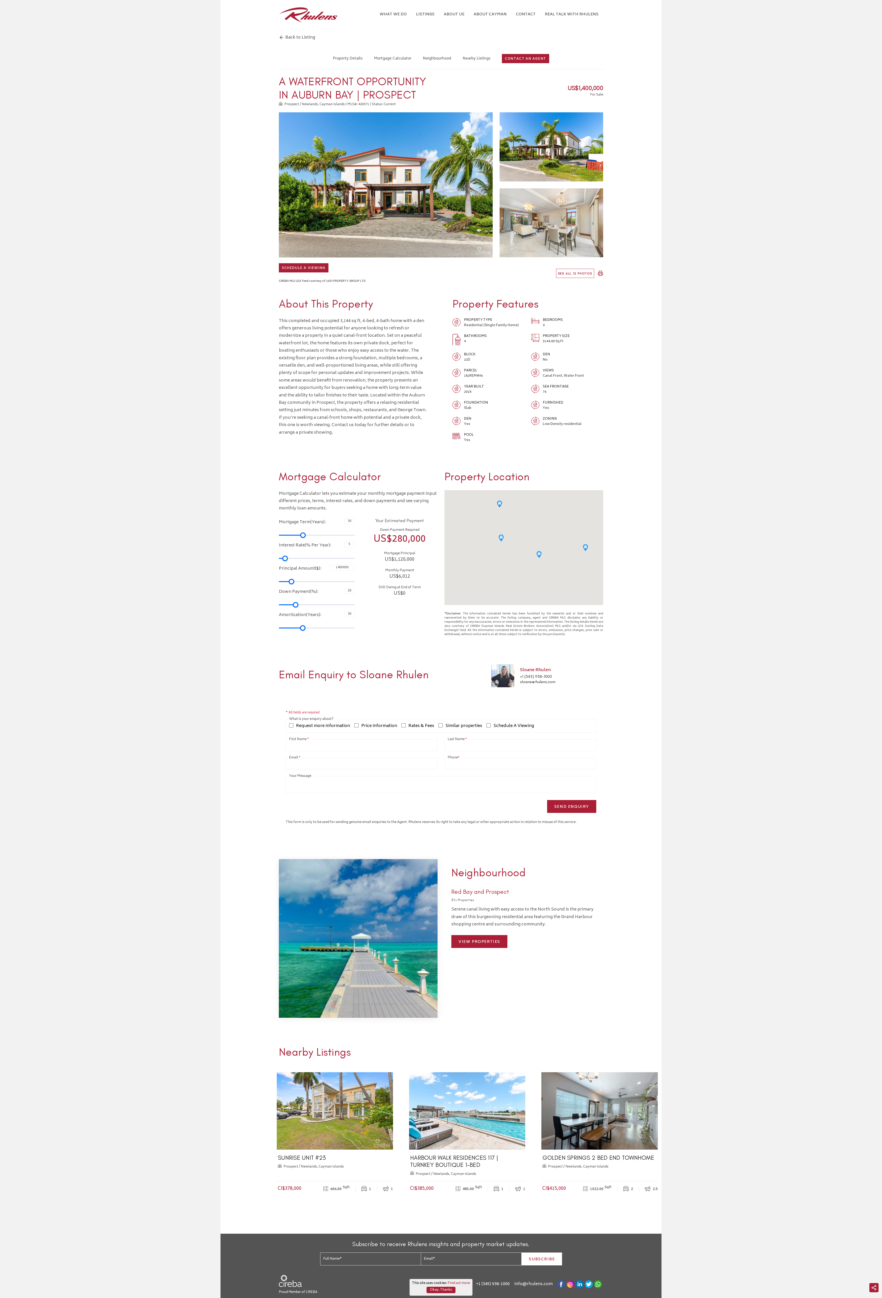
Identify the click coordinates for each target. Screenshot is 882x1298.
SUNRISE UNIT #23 (302, 1157)
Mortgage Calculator (392, 58)
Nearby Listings (476, 58)
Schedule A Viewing (303, 268)
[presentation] (232, 1132)
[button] (499, 504)
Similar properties (463, 726)
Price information (379, 726)
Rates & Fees (421, 726)
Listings (425, 14)
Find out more (459, 1283)
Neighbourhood (437, 58)
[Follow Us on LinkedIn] (580, 1284)
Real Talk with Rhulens (572, 14)
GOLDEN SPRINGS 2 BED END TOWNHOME (598, 1157)
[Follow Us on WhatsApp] (598, 1284)
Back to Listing (299, 37)
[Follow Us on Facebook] (561, 1284)
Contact (526, 14)
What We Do (393, 14)
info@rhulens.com (533, 1284)
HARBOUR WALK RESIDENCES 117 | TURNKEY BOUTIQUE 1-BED (454, 1161)
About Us (454, 14)
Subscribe (542, 1259)
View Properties (479, 942)
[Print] (600, 273)
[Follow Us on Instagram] (570, 1284)
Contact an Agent (525, 59)
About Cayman (490, 14)
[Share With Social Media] (874, 1287)
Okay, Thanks (441, 1290)
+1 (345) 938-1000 (536, 676)
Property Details (347, 58)
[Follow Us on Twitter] (589, 1284)
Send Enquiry (571, 807)
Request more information (323, 726)
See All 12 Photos (575, 273)
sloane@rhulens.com (537, 681)
